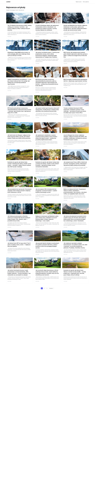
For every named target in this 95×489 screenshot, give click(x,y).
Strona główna (86, 1)
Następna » (51, 288)
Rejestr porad (78, 1)
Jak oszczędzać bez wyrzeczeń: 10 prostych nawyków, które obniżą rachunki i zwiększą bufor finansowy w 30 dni (19, 190)
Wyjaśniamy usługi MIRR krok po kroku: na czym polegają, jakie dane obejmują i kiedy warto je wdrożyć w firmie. (19, 54)
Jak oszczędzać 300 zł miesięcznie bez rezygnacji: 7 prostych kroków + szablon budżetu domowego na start (46, 190)
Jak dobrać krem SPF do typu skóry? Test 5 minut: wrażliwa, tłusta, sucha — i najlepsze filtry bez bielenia (19, 245)
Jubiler (8, 2)
